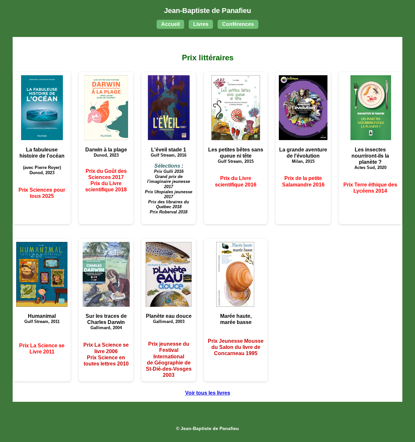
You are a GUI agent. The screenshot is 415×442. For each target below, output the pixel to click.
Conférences (238, 24)
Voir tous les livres (207, 393)
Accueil (170, 24)
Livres (200, 24)
